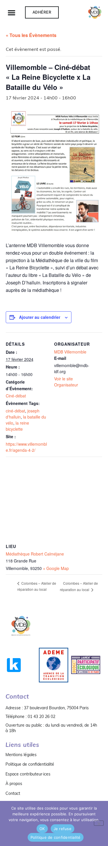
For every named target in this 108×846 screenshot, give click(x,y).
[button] (11, 12)
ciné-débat (15, 411)
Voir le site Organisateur (66, 382)
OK (42, 828)
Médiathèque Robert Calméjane (35, 554)
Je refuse (62, 828)
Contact (12, 793)
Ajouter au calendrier (39, 317)
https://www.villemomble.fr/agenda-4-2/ (26, 447)
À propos (13, 783)
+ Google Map (56, 568)
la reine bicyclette (17, 426)
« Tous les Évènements (31, 35)
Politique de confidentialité (29, 764)
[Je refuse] (99, 823)
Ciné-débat (16, 396)
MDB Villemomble (70, 352)
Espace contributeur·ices (27, 774)
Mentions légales (21, 754)
